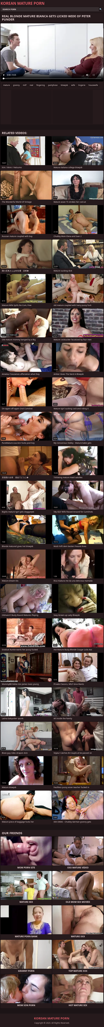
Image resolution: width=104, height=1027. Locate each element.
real (31, 85)
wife (73, 85)
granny (16, 85)
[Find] (101, 9)
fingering (40, 85)
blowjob (64, 85)
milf (24, 85)
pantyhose (53, 85)
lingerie (81, 85)
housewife (93, 85)
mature (6, 85)
